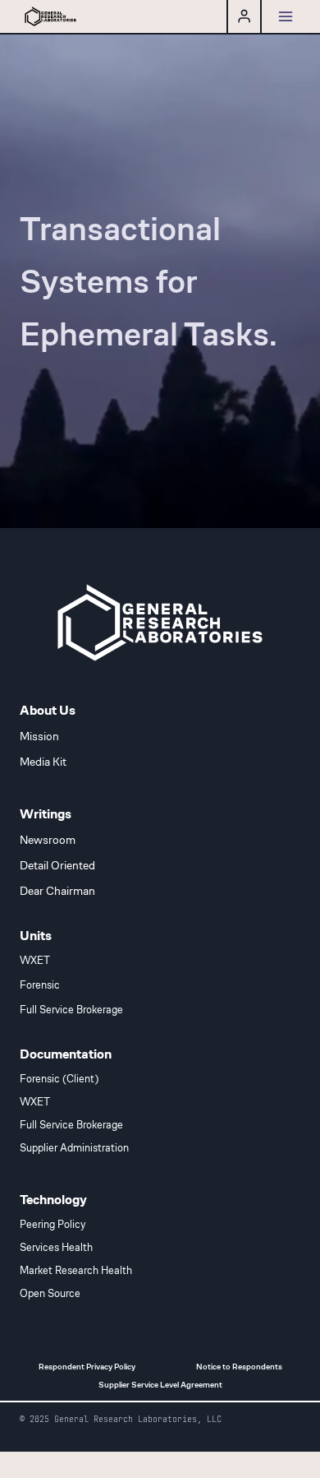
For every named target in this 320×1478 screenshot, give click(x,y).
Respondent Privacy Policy (87, 1366)
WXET (35, 960)
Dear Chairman (57, 890)
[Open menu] (285, 16)
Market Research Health (76, 1270)
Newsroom (47, 839)
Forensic (40, 985)
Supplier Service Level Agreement (160, 1384)
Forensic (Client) (59, 1079)
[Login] (244, 16)
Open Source (50, 1293)
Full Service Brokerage (71, 1010)
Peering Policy (52, 1224)
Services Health (56, 1247)
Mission (39, 736)
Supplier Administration (74, 1148)
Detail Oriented (57, 865)
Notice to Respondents (239, 1366)
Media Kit (43, 761)
